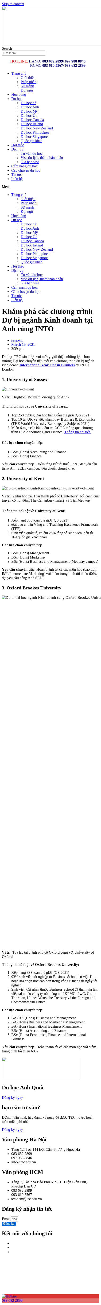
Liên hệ (17, 179)
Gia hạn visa (30, 162)
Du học (16, 99)
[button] (50, 187)
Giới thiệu (28, 78)
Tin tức (16, 174)
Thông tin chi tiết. (77, 432)
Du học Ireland (32, 124)
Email (6, 1219)
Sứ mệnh (27, 86)
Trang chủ (18, 73)
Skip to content (13, 4)
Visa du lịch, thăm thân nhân (42, 158)
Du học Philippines (35, 132)
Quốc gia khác (31, 141)
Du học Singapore (34, 137)
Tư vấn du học (32, 153)
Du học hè (28, 103)
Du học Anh (30, 107)
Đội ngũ (27, 90)
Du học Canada (32, 120)
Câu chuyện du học (25, 170)
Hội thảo (17, 145)
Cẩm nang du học (24, 166)
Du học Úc (29, 116)
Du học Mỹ (29, 111)
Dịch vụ (17, 149)
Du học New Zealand (37, 128)
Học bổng (18, 94)
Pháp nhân (28, 82)
